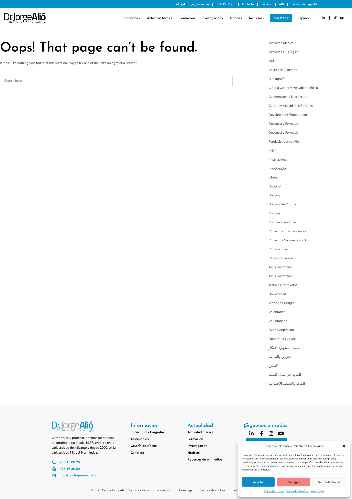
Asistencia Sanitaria (282, 70)
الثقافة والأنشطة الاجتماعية (286, 383)
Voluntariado (277, 321)
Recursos (255, 18)
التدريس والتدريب (280, 357)
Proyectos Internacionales (287, 231)
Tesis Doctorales (280, 267)
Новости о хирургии (283, 339)
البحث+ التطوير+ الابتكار (284, 348)
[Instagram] (335, 18)
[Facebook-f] (329, 18)
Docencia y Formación (284, 123)
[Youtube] (342, 18)
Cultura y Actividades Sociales (290, 106)
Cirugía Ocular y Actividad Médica (293, 88)
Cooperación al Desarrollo (287, 97)
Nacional (274, 186)
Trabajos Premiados (282, 285)
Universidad (277, 294)
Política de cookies (274, 491)
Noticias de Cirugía (282, 204)
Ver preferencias (329, 482)
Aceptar (258, 482)
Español (304, 18)
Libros (272, 177)
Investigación (211, 18)
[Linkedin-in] (323, 18)
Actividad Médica (281, 43)
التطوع (273, 366)
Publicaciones (278, 249)
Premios (274, 213)
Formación (187, 18)
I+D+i (272, 150)
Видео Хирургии (281, 330)
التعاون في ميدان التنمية (284, 374)
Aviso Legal (317, 491)
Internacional (277, 159)
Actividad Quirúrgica (283, 52)
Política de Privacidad (297, 491)
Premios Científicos (282, 222)
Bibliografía (276, 79)
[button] (344, 446)
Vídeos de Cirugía (281, 303)
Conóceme (130, 18)
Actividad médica (160, 18)
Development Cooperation (287, 114)
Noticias (236, 18)
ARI (271, 61)
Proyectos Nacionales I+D (287, 240)
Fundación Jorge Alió (283, 141)
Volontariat (276, 312)
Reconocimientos (280, 258)
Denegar (294, 482)
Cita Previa (281, 18)
